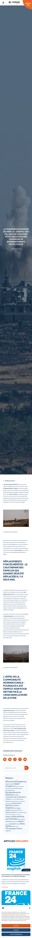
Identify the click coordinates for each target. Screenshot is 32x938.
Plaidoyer (15, 821)
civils (12, 799)
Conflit (14, 799)
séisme (13, 826)
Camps (8, 799)
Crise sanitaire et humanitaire (17, 801)
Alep (24, 781)
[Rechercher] (26, 768)
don (6, 803)
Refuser (16, 930)
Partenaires (9, 821)
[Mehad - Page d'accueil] (14, 2)
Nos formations (21, 819)
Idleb (13, 812)
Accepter (16, 925)
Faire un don (28, 4)
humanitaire (16, 810)
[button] (29, 908)
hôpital (21, 810)
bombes (16, 795)
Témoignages (10, 828)
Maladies (11, 814)
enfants (10, 803)
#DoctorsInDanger (14, 781)
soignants (12, 824)
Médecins (8, 817)
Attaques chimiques (19, 786)
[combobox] (14, 768)
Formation (15, 805)
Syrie (8, 826)
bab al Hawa (18, 788)
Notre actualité (9, 481)
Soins (17, 824)
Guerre (9, 807)
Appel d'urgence (12, 785)
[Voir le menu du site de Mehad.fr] (3, 3)
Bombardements (10, 790)
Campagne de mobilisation (15, 797)
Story (22, 823)
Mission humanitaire (17, 814)
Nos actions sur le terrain (14, 817)
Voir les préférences (16, 934)
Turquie (17, 826)
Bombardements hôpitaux (13, 793)
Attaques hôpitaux (10, 788)
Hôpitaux (8, 812)
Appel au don (9, 784)
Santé (20, 821)
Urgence (8, 831)
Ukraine (19, 828)
